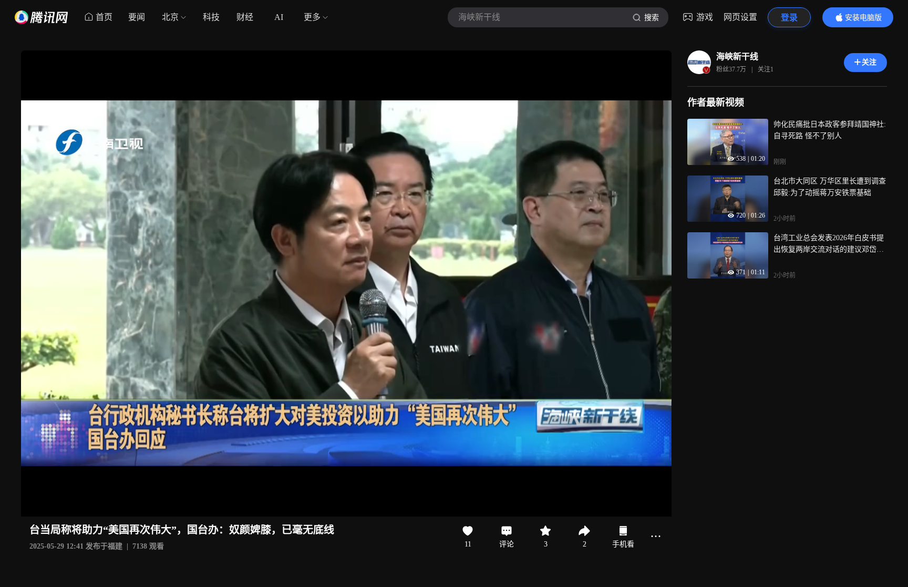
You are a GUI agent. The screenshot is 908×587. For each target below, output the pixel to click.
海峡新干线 (737, 56)
